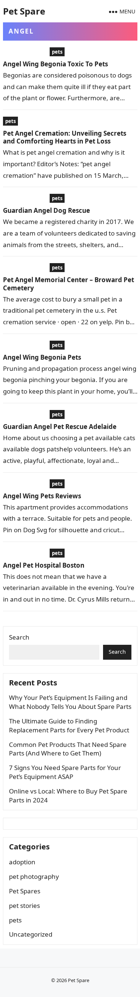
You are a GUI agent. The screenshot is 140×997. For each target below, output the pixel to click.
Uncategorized (30, 934)
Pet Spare (24, 11)
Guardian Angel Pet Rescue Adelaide (59, 426)
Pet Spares (24, 891)
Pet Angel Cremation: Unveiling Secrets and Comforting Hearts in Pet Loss (64, 137)
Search (19, 637)
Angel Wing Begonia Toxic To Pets (55, 64)
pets (57, 51)
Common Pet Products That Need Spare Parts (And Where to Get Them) (68, 749)
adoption (22, 862)
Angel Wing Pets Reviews (42, 496)
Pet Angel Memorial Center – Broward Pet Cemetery (68, 283)
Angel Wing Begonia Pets (42, 357)
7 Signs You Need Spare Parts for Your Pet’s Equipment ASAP (65, 772)
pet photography (34, 876)
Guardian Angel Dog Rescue (46, 210)
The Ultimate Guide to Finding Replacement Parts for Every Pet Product (69, 725)
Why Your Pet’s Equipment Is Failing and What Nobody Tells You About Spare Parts (70, 702)
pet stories (24, 905)
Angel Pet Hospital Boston (43, 565)
